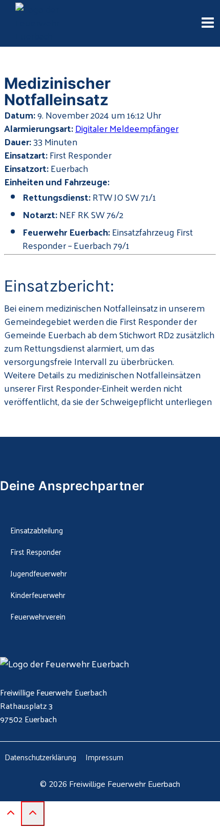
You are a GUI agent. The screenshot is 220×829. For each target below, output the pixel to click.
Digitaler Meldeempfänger (127, 128)
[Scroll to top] (10, 814)
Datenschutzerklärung (40, 757)
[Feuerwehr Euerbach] (56, 24)
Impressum (104, 757)
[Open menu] (207, 23)
